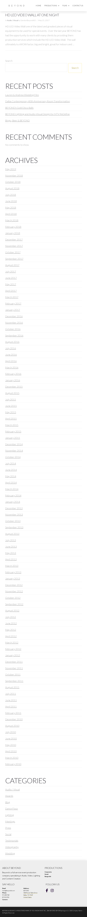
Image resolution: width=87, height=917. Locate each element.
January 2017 (12, 309)
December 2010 (14, 719)
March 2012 (11, 642)
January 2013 (12, 578)
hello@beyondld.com (8, 890)
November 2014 (14, 450)
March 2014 (11, 488)
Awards (9, 795)
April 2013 (11, 559)
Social (8, 834)
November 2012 (14, 591)
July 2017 (10, 271)
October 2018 (13, 181)
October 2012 (13, 597)
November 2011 (14, 668)
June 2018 (11, 201)
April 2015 (11, 418)
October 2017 (13, 252)
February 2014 (13, 495)
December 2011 (14, 661)
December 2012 (14, 584)
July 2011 (10, 693)
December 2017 (14, 239)
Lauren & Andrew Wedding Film (22, 94)
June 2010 (11, 738)
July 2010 (10, 732)
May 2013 (10, 552)
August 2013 (12, 533)
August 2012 (12, 610)
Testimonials (11, 840)
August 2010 (12, 725)
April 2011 (11, 706)
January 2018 (12, 233)
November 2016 (14, 322)
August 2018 (12, 188)
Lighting (9, 815)
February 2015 (13, 431)
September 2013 (14, 527)
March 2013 (11, 565)
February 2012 (13, 648)
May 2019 (10, 169)
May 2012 (10, 629)
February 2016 (13, 373)
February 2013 (13, 572)
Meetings (10, 821)
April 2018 (11, 213)
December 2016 (14, 316)
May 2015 (10, 412)
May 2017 (10, 284)
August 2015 (12, 393)
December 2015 (14, 386)
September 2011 (14, 680)
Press (8, 827)
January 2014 (12, 501)
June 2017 (11, 277)
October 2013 (13, 520)
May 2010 (10, 744)
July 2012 (10, 616)
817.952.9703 (5, 897)
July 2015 (10, 399)
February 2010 (13, 764)
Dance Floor (11, 808)
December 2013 (14, 508)
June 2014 (11, 469)
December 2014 (14, 444)
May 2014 (10, 476)
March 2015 (11, 425)
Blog (7, 802)
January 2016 (12, 380)
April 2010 (11, 751)
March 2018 (11, 220)
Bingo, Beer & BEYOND (17, 120)
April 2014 (11, 482)
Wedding (10, 853)
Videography (12, 846)
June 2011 (11, 700)
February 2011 (13, 712)
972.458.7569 (5, 895)
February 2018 (13, 226)
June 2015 (11, 405)
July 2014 (10, 463)
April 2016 (11, 361)
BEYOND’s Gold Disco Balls (19, 107)
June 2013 (11, 546)
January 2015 (12, 437)
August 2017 (12, 265)
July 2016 (10, 348)
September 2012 (14, 604)
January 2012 (12, 655)
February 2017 (13, 303)
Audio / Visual (12, 20)
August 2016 (12, 341)
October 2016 (13, 329)
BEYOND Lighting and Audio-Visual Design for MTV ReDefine (37, 114)
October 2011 (13, 674)
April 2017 (11, 290)
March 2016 (11, 367)
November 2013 (14, 514)
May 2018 (10, 207)
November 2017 (14, 245)
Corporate (48, 872)
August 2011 (12, 687)
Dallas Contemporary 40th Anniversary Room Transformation (37, 101)
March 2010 (11, 757)
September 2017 (14, 258)
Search (8, 60)
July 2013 (10, 540)
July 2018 (10, 194)
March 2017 (11, 297)
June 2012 (11, 623)
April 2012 (11, 636)
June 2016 (11, 354)
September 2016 (14, 335)
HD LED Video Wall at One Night (32, 15)
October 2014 (13, 456)
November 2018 (14, 175)
